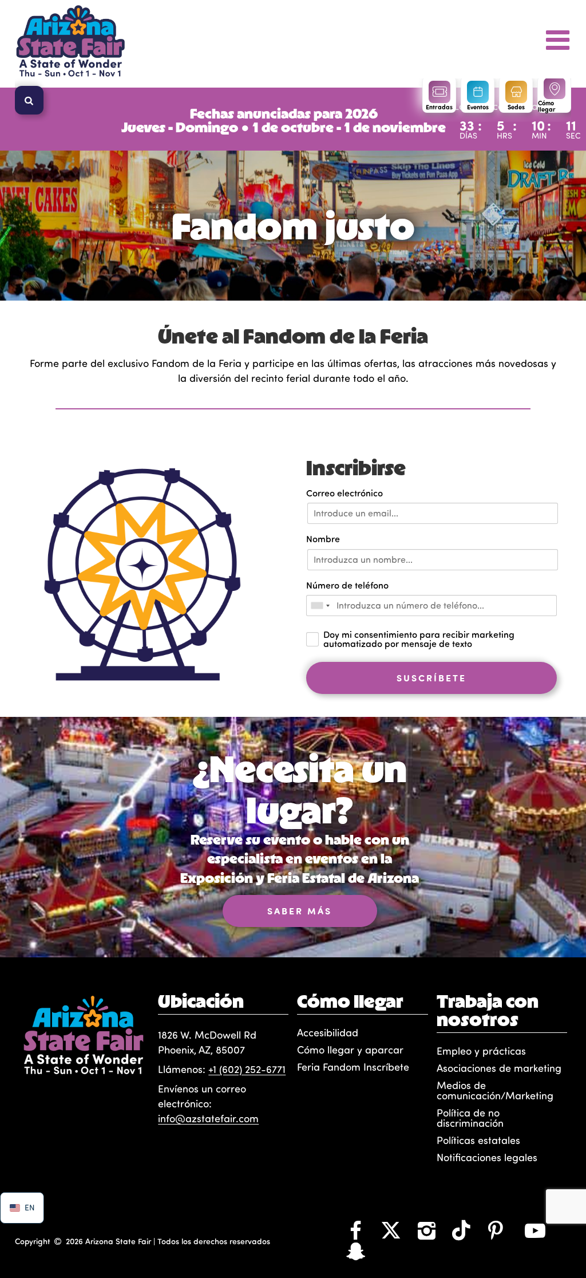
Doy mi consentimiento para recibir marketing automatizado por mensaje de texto (418, 639)
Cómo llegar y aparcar (350, 1049)
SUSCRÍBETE (431, 678)
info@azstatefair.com (208, 1118)
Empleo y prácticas (481, 1050)
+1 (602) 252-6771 (247, 1069)
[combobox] (320, 605)
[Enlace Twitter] (391, 1230)
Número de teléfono (347, 584)
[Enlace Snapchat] (355, 1250)
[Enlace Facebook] (355, 1230)
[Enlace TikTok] (461, 1230)
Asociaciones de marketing (499, 1068)
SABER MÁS (299, 911)
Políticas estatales (478, 1140)
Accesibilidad (327, 1032)
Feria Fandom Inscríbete (353, 1066)
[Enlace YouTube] (535, 1230)
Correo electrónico (344, 492)
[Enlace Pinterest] (495, 1230)
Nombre (323, 538)
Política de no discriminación (470, 1117)
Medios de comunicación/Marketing (495, 1090)
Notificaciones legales (487, 1157)
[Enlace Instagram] (426, 1230)
